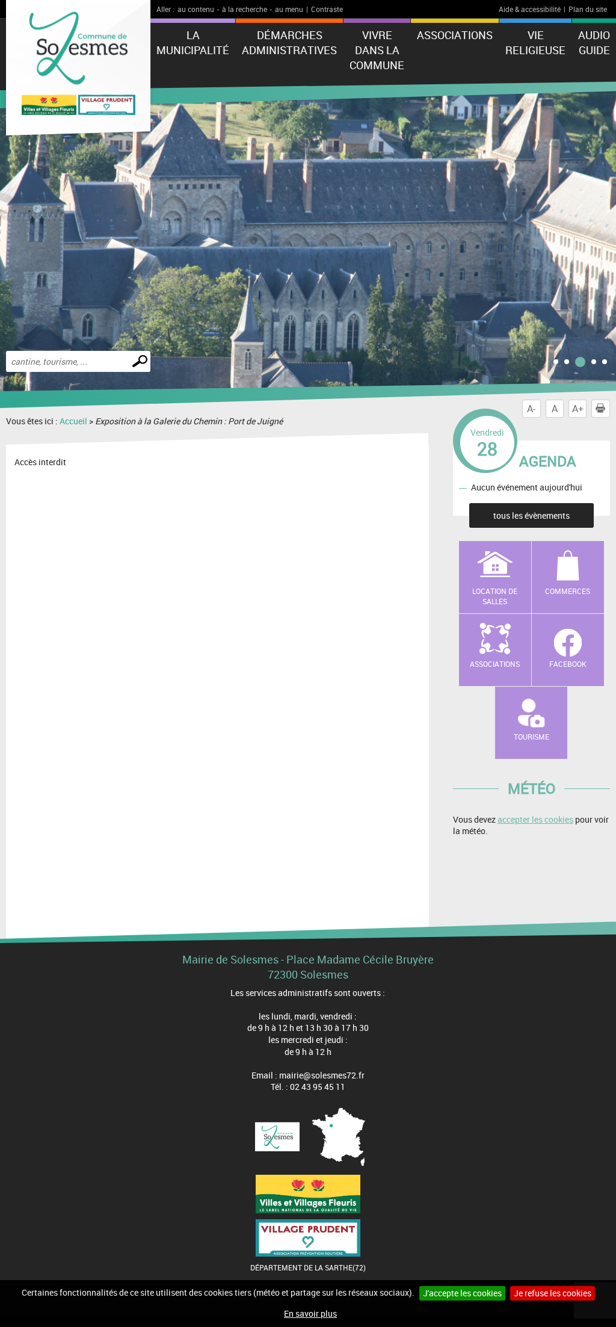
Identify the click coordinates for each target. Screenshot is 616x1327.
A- (531, 408)
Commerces (567, 591)
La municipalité (192, 42)
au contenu (195, 9)
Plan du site (587, 9)
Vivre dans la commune (377, 50)
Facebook (568, 664)
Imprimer (600, 409)
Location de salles (494, 596)
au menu (289, 9)
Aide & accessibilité (530, 9)
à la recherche (244, 9)
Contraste (327, 9)
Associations (455, 35)
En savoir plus (310, 1313)
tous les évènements (531, 515)
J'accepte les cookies (462, 1293)
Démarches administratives (289, 42)
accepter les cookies (535, 819)
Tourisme (531, 736)
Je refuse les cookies (552, 1293)
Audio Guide (594, 42)
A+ (578, 408)
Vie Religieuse (535, 42)
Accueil (73, 421)
